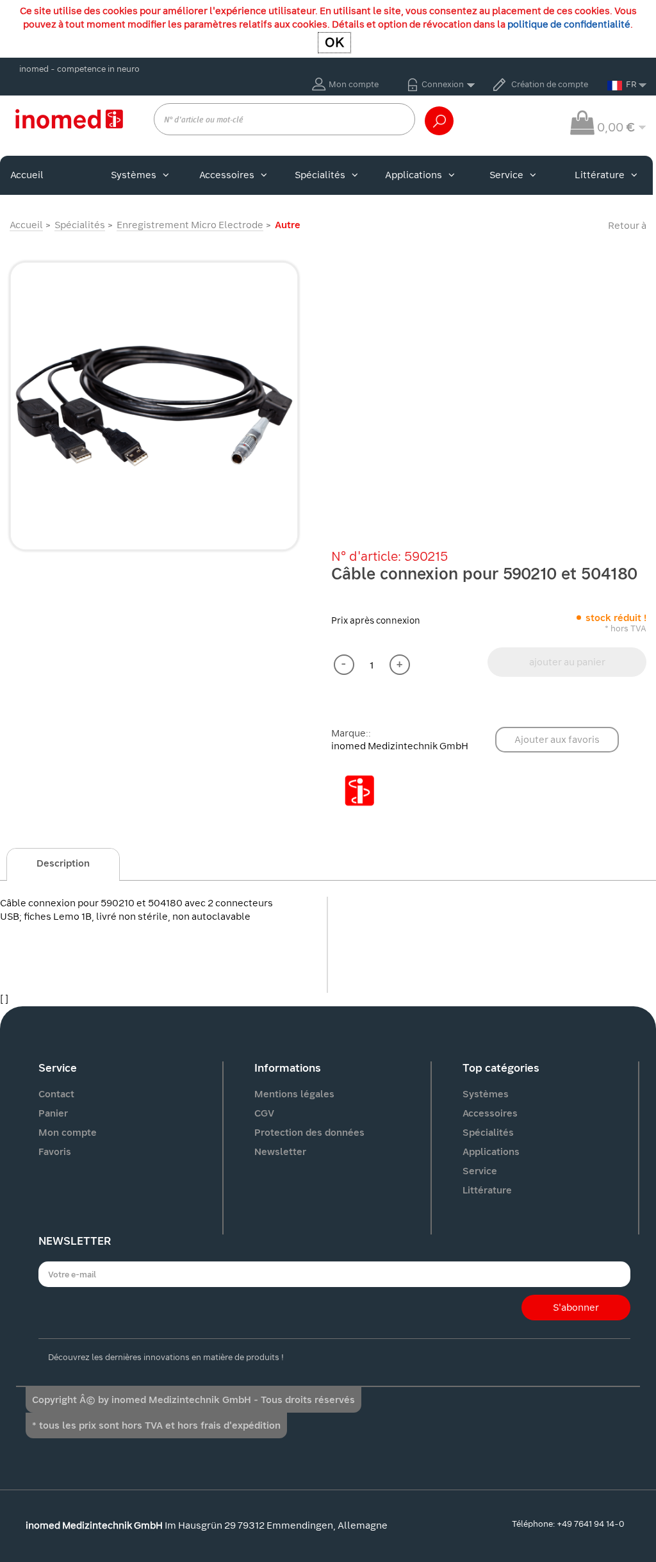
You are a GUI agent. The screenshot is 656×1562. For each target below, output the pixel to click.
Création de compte (549, 84)
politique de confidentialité (568, 24)
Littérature (600, 175)
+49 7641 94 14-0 (590, 1523)
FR (631, 84)
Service (506, 175)
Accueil (27, 175)
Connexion (443, 84)
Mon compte (354, 84)
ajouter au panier (567, 662)
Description (63, 863)
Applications (413, 175)
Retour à (627, 225)
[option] (154, 406)
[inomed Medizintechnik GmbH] (69, 118)
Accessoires (226, 175)
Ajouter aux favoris (557, 739)
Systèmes (133, 175)
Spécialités (320, 175)
